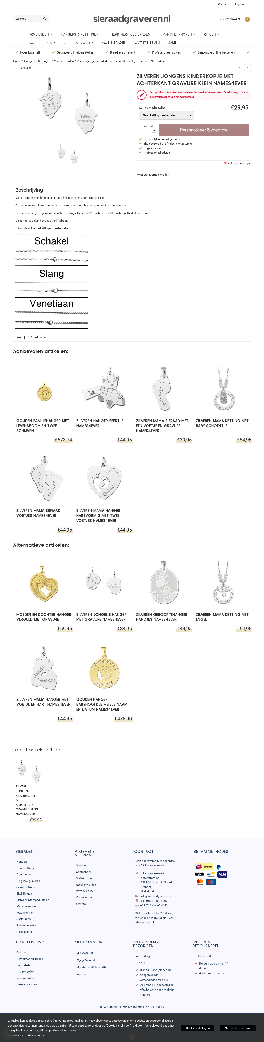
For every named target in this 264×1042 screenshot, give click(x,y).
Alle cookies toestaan (237, 1028)
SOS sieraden (41, 42)
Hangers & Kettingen (80, 34)
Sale (172, 42)
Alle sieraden (114, 42)
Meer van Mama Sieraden (153, 174)
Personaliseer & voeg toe (204, 129)
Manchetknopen (178, 34)
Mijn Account (84, 952)
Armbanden (39, 34)
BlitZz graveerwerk (152, 865)
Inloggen (238, 4)
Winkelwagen (230, 19)
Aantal (148, 126)
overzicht (26, 67)
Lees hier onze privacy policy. (26, 1035)
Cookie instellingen (198, 1028)
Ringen (210, 34)
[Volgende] (247, 67)
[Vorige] (240, 67)
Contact (223, 4)
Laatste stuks (147, 42)
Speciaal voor (77, 42)
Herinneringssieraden (131, 34)
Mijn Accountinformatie (91, 967)
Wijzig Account (85, 960)
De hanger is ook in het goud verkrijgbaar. (41, 220)
